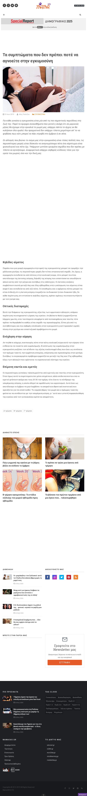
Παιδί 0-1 (72, 701)
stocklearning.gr (52, 756)
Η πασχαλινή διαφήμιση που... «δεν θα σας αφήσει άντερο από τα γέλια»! (26, 622)
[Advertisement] (43, 529)
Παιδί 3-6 (58, 705)
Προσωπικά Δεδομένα (13, 764)
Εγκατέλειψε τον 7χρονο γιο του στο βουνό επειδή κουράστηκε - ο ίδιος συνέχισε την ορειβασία (27, 726)
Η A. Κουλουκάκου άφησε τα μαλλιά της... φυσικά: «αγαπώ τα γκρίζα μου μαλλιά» (27, 607)
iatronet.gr (50, 745)
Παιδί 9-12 (76, 705)
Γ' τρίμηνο (28, 411)
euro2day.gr (51, 753)
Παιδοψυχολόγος (52, 709)
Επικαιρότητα (61, 701)
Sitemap (8, 760)
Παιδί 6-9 (66, 705)
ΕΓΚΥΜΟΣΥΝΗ (39, 114)
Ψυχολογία (58, 712)
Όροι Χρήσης (9, 756)
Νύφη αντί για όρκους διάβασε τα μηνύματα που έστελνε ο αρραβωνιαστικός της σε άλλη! (26, 592)
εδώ (39, 27)
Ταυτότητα (8, 749)
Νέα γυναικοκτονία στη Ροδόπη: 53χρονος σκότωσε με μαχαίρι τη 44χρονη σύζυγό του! (26, 711)
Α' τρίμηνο (8, 411)
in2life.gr (50, 749)
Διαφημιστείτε (10, 745)
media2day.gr (52, 760)
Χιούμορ (49, 712)
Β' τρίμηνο (18, 411)
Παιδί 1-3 (49, 705)
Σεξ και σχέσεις (66, 709)
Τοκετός (77, 709)
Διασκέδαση (77, 697)
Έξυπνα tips (50, 701)
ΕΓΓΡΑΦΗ (64, 662)
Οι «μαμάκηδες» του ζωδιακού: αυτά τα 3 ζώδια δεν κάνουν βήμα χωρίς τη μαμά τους (27, 578)
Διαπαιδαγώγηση (64, 697)
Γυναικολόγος (51, 697)
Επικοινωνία (9, 753)
